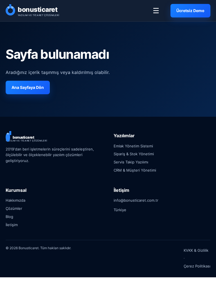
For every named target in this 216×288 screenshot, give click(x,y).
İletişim (12, 224)
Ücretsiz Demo (190, 10)
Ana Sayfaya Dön (28, 87)
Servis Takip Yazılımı (131, 162)
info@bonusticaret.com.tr (136, 200)
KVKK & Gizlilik (196, 250)
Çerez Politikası (197, 266)
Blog (9, 216)
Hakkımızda (15, 200)
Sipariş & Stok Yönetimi (134, 154)
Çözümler (14, 208)
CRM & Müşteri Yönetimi (135, 170)
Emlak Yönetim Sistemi (133, 146)
